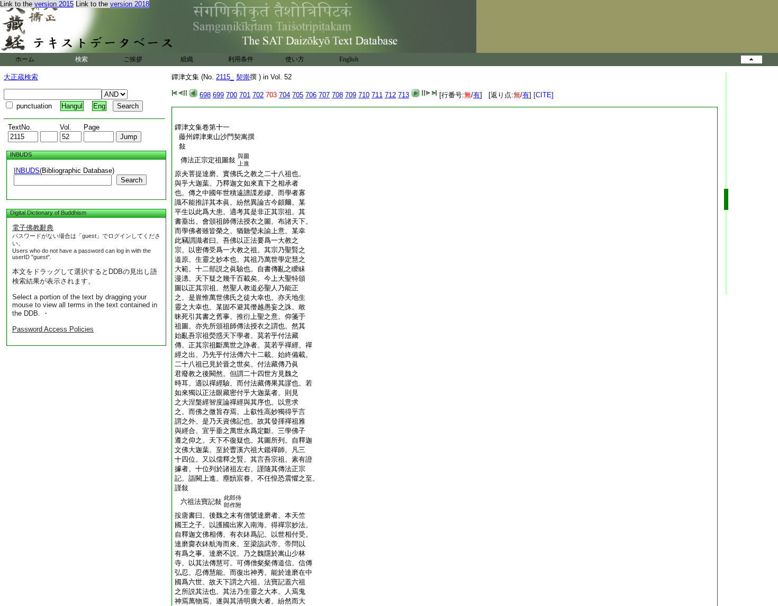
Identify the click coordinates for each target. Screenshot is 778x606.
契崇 (243, 77)
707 (324, 95)
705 (297, 95)
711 (377, 95)
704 (284, 95)
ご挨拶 (132, 59)
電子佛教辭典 (32, 228)
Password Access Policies (53, 329)
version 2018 (129, 4)
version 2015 (54, 4)
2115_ (225, 77)
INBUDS (27, 171)
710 (363, 95)
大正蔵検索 (21, 77)
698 (205, 95)
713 (403, 95)
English (348, 59)
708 (337, 95)
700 (231, 95)
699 (218, 95)
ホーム (24, 59)
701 (244, 95)
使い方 (294, 59)
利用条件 (241, 59)
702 (258, 95)
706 (310, 95)
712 (390, 95)
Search (131, 180)
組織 (186, 59)
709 (350, 95)
